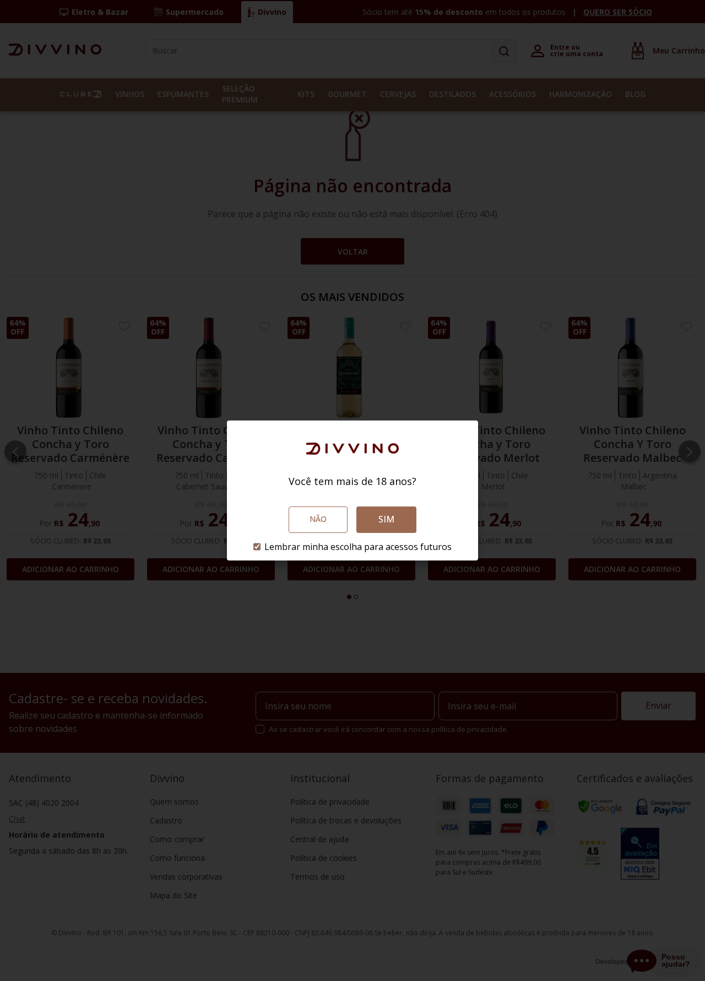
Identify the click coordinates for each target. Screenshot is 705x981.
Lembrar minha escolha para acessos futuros (358, 547)
